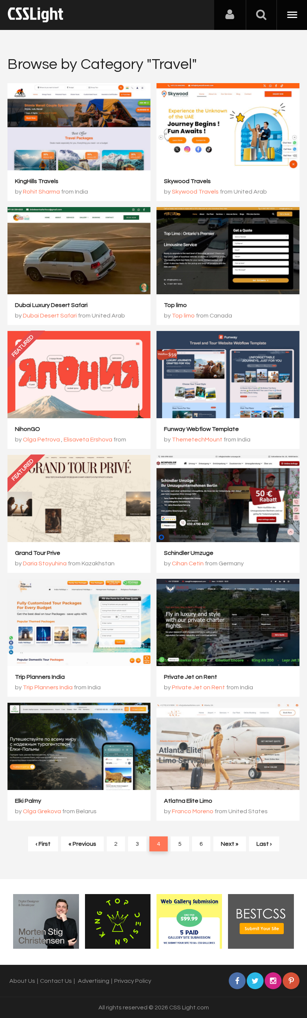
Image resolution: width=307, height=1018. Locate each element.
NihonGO (27, 429)
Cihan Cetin (188, 563)
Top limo (175, 305)
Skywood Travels (187, 181)
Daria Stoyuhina (45, 563)
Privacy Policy (132, 981)
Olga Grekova (42, 811)
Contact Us (56, 981)
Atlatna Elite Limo (188, 801)
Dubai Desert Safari (50, 316)
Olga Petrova (41, 440)
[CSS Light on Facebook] (237, 980)
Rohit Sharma (41, 192)
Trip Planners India (40, 677)
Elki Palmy (28, 801)
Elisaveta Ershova (88, 440)
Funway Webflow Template (201, 429)
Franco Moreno (192, 811)
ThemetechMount (197, 440)
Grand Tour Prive (37, 553)
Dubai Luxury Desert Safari (51, 305)
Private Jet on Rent (190, 677)
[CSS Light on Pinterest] (291, 980)
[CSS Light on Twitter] (255, 980)
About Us (22, 981)
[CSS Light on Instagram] (273, 980)
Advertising (93, 981)
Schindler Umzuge (188, 553)
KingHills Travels (36, 181)
